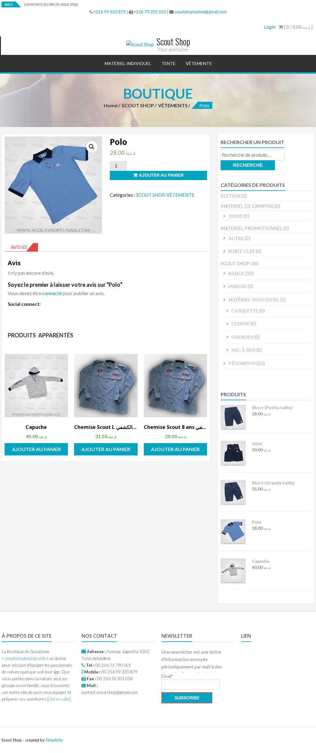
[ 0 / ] (298, 27)
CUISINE (240, 323)
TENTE (168, 63)
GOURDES (242, 337)
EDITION (230, 196)
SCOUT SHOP (138, 105)
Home (111, 105)
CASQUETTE (244, 310)
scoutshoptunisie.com (25, 658)
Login (270, 27)
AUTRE (236, 238)
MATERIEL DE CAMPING (247, 206)
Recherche (248, 165)
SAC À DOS (243, 350)
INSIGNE (237, 286)
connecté (52, 293)
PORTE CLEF (241, 251)
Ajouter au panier (161, 175)
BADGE (236, 273)
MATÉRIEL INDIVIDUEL (128, 63)
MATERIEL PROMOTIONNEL (251, 228)
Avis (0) (19, 247)
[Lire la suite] (59, 699)
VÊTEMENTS (199, 63)
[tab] (21, 247)
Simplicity (54, 740)
